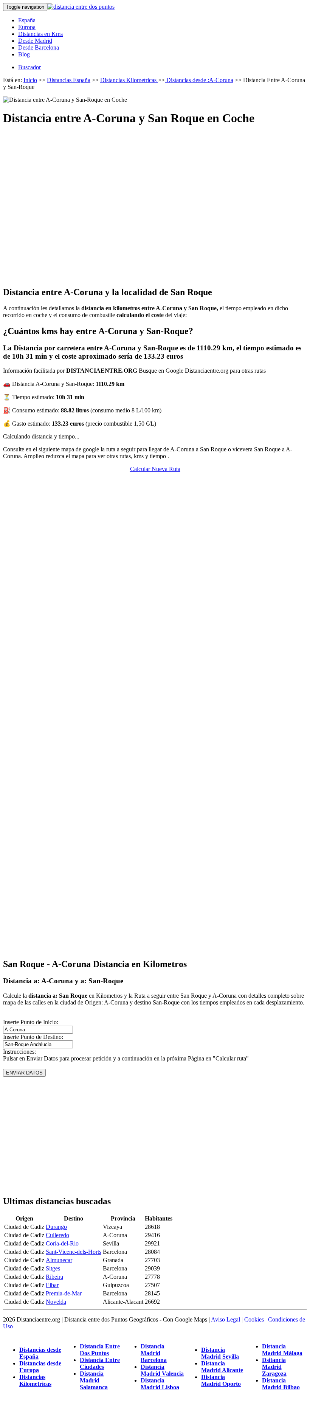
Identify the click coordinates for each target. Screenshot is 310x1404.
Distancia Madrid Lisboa (160, 1383)
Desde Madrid (35, 40)
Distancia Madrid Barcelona (154, 1353)
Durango (56, 1227)
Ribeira (54, 1276)
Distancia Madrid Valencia (162, 1370)
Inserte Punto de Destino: (33, 1037)
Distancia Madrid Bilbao (281, 1383)
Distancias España (68, 80)
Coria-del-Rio (62, 1243)
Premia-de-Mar (64, 1293)
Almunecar (59, 1260)
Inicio (30, 80)
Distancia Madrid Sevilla (220, 1353)
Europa (27, 27)
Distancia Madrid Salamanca (94, 1380)
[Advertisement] (155, 199)
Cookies (254, 1319)
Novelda (56, 1301)
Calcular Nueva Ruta (155, 469)
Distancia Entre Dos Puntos (100, 1349)
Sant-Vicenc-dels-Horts (73, 1252)
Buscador (29, 67)
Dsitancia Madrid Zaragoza (274, 1367)
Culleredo (57, 1235)
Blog (24, 54)
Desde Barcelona (38, 47)
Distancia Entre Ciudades (100, 1363)
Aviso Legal (225, 1319)
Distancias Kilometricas (129, 80)
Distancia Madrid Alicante (222, 1366)
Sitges (53, 1268)
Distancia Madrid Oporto (221, 1380)
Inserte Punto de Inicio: (30, 1022)
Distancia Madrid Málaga (282, 1349)
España (27, 20)
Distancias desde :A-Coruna (199, 80)
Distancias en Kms (40, 34)
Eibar (52, 1285)
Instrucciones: (19, 1051)
